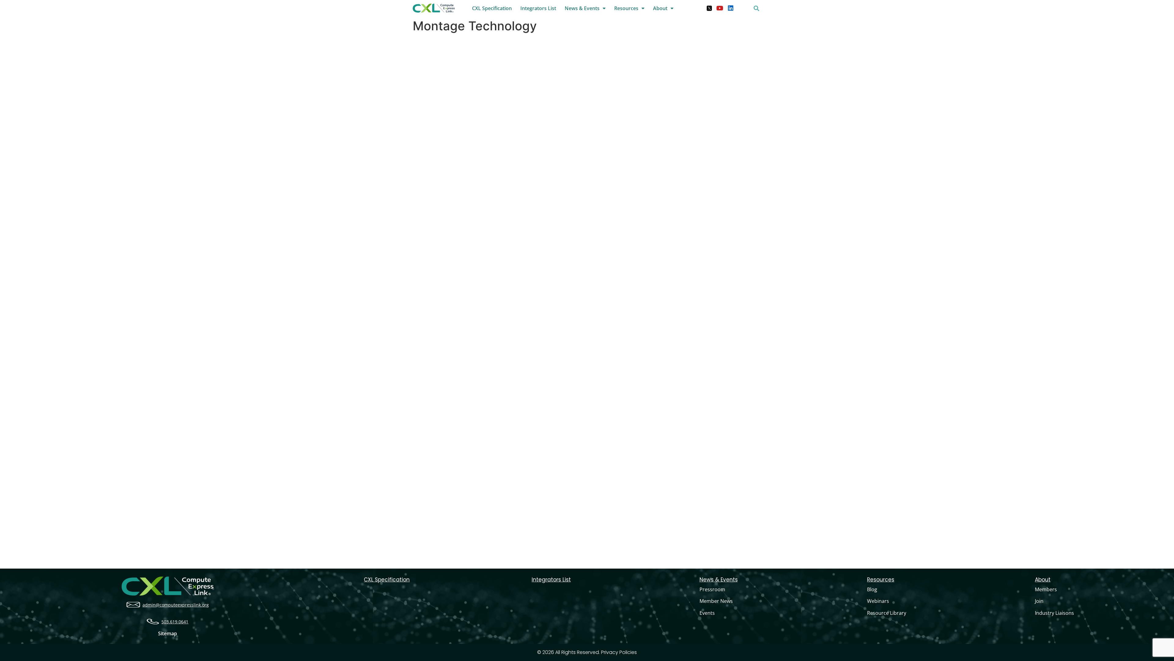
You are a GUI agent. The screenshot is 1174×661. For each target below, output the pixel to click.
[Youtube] (720, 8)
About (660, 8)
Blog (872, 589)
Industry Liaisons (1054, 613)
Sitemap (167, 633)
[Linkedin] (731, 8)
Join (1039, 601)
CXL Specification (492, 8)
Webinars (878, 601)
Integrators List (538, 8)
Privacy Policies (619, 652)
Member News (716, 601)
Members (1046, 589)
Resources (626, 8)
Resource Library (886, 613)
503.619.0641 (174, 622)
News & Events (582, 8)
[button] (756, 8)
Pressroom (712, 589)
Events (707, 613)
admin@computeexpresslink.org (175, 605)
